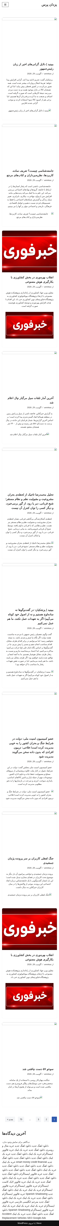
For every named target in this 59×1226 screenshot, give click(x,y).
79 (21, 1119)
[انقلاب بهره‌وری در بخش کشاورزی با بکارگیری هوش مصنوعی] (29, 251)
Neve (39, 1223)
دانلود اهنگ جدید (40, 1145)
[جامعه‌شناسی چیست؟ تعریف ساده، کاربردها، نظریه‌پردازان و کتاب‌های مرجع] (29, 145)
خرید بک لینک (21, 1149)
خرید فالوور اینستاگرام (30, 1174)
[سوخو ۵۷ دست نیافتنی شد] (29, 1043)
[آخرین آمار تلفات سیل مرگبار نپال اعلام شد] (29, 372)
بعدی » (10, 1119)
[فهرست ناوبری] (5, 4)
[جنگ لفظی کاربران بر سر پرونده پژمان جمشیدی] (29, 832)
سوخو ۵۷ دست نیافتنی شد (38, 1069)
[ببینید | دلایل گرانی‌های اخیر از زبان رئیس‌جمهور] (29, 38)
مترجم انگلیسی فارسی (26, 1201)
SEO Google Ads (36, 1218)
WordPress (23, 1223)
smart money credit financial (31, 1162)
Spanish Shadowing (36, 1194)
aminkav (47, 74)
